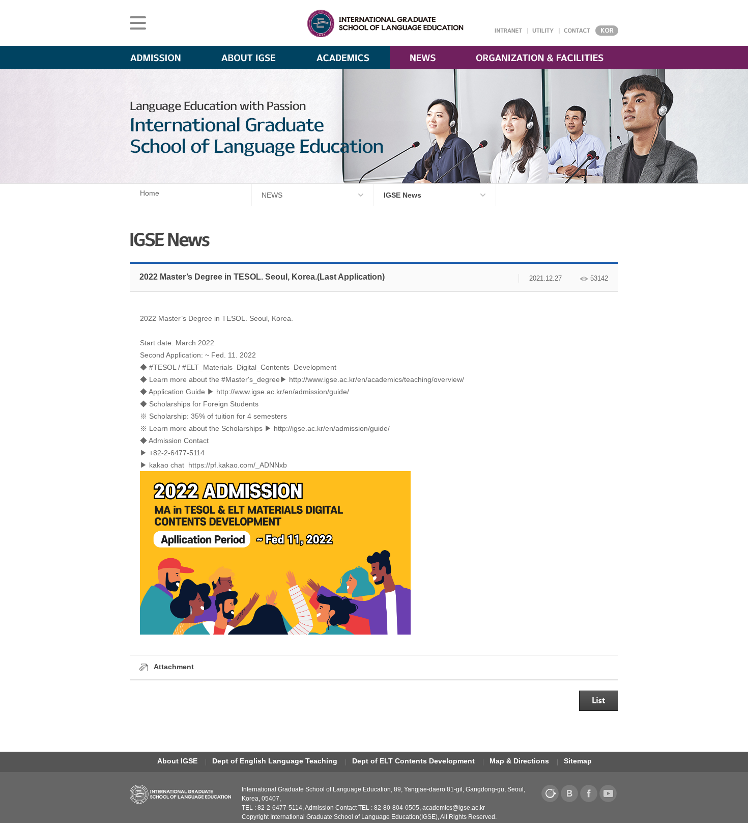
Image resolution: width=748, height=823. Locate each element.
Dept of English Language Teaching (274, 761)
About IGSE (177, 761)
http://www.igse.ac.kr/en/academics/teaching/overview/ (376, 379)
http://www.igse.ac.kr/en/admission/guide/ (282, 392)
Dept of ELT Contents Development (413, 761)
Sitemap (578, 761)
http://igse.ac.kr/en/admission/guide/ (332, 428)
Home (149, 193)
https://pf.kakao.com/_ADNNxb (237, 465)
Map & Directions (519, 761)
